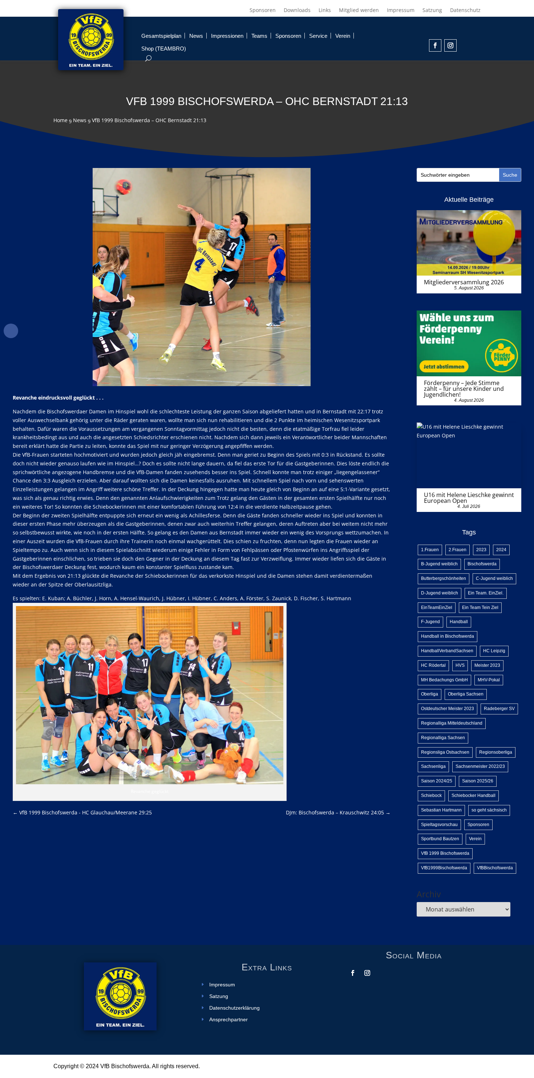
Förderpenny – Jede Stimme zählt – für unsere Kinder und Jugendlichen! (464, 388)
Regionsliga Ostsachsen (445, 752)
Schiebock (431, 795)
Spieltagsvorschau (439, 824)
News (196, 36)
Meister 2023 (487, 665)
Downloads (297, 10)
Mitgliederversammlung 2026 (464, 282)
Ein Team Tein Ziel (480, 607)
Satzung (432, 10)
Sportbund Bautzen (440, 838)
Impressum (400, 10)
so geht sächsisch (489, 810)
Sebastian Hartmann (441, 810)
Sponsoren (263, 10)
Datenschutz (465, 10)
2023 (481, 549)
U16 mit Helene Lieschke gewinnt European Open (469, 498)
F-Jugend (430, 621)
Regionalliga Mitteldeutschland (451, 723)
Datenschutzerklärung (234, 1008)
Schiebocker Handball (473, 795)
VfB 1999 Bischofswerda (445, 853)
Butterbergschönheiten (443, 578)
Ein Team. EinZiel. (485, 593)
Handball (459, 621)
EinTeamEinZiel (436, 607)
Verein (342, 36)
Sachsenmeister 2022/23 (480, 766)
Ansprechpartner (228, 1019)
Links (325, 10)
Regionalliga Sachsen (443, 737)
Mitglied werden (359, 10)
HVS (460, 665)
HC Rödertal (433, 665)
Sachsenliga (433, 766)
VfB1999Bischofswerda (444, 867)
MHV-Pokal (489, 679)
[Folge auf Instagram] (450, 45)
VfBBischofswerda (495, 867)
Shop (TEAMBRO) (163, 48)
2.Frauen (457, 549)
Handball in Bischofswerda (447, 636)
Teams (259, 36)
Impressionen (227, 36)
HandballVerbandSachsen (447, 650)
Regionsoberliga (495, 752)
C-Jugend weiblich (494, 578)
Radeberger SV (499, 708)
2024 (501, 549)
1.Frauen (430, 549)
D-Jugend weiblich (439, 593)
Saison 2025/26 (477, 781)
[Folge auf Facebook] (435, 45)
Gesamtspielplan (161, 36)
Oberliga (429, 694)
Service (318, 36)
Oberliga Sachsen (466, 694)
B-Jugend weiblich (439, 563)
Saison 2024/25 (436, 781)
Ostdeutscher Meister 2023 (447, 708)
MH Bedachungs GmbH (444, 679)
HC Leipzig (494, 650)
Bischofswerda (482, 563)
